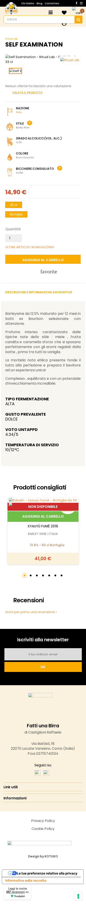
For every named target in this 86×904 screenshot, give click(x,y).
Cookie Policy (43, 828)
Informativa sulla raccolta (25, 880)
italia (19, 112)
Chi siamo (27, 3)
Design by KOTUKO (43, 856)
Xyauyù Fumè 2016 (43, 526)
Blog (39, 3)
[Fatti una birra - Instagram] (46, 773)
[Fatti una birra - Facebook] (37, 773)
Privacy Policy (43, 820)
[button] (24, 575)
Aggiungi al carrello (43, 516)
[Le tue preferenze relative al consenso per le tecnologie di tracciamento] (78, 896)
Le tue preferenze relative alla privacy (47, 873)
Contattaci (52, 3)
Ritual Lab (11, 39)
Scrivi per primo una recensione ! (30, 612)
